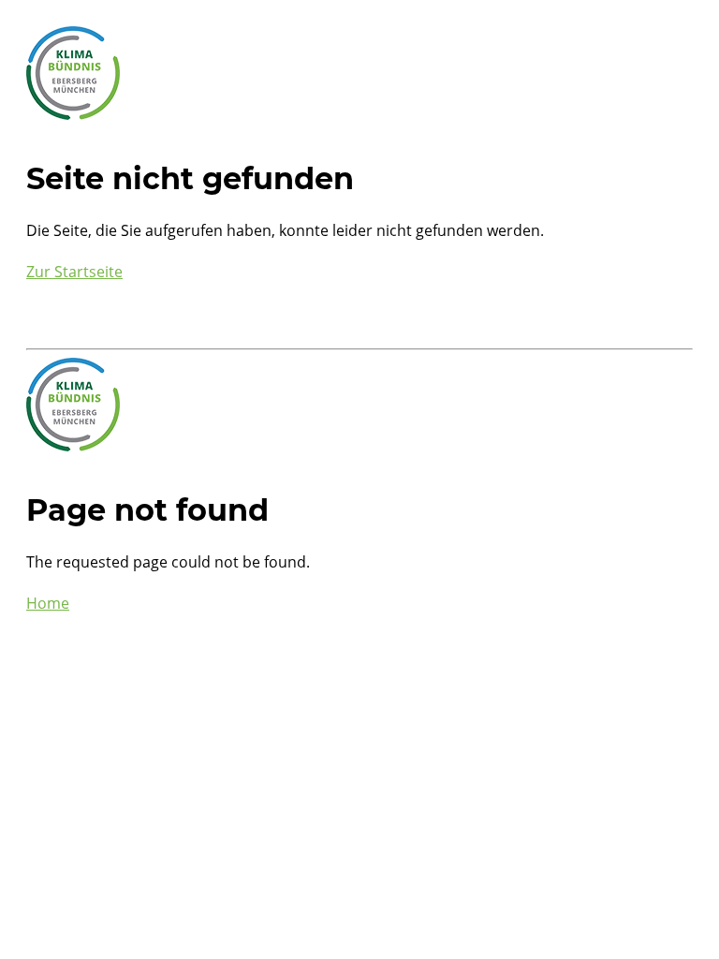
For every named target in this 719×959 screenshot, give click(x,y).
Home (47, 603)
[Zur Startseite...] (73, 114)
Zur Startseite (74, 271)
